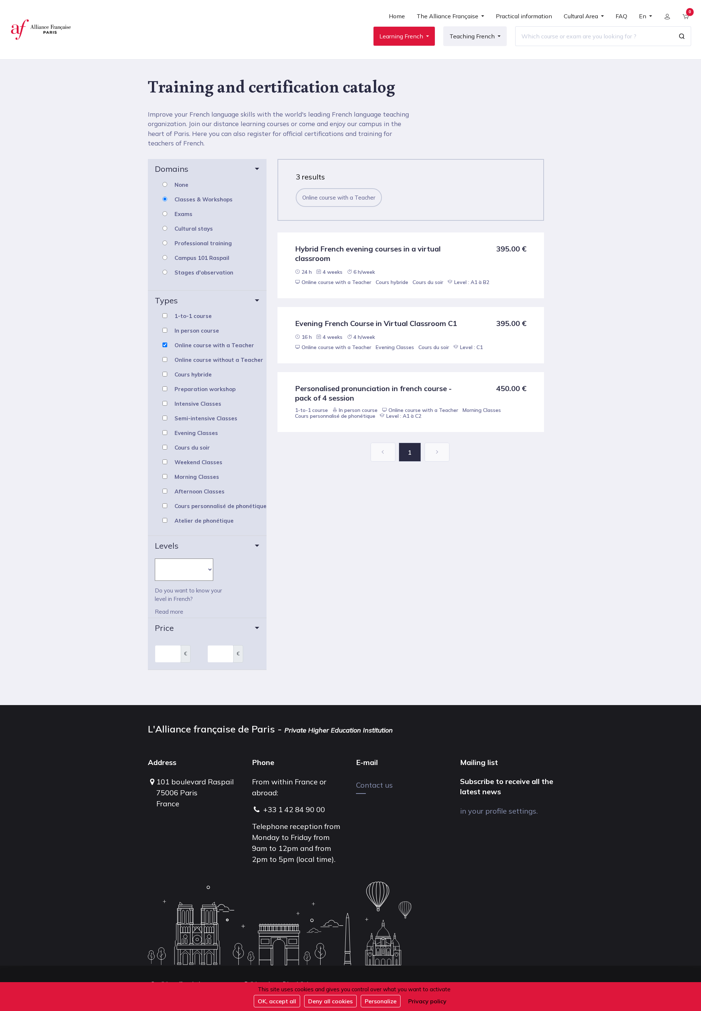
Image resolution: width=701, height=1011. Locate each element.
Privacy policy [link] (427, 1001)
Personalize (381, 1001)
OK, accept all (277, 1001)
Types (166, 300)
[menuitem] (397, 19)
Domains (171, 169)
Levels (167, 546)
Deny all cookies (330, 1001)
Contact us (374, 785)
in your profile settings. (499, 810)
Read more (169, 612)
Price (164, 628)
